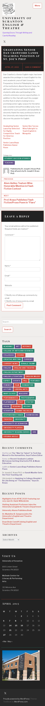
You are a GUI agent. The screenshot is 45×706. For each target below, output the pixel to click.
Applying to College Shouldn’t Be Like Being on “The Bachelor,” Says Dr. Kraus (22, 480)
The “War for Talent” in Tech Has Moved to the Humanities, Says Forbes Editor (22, 454)
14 (10, 625)
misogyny (23, 394)
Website (8, 285)
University (20, 419)
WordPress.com (21, 702)
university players (13, 428)
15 (16, 625)
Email (7, 276)
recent (27, 406)
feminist (8, 385)
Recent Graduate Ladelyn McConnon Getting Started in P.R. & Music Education (21, 461)
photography (28, 398)
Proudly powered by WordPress (16, 699)
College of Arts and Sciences (18, 351)
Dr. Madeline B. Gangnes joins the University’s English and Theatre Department (17, 516)
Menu (37, 5)
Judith (4, 467)
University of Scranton (15, 423)
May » (10, 641)
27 (4, 635)
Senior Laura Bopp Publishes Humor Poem (11, 145)
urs (34, 432)
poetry (30, 402)
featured (35, 381)
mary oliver (10, 394)
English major (33, 376)
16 (22, 625)
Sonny (5, 459)
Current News (11, 364)
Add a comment (33, 67)
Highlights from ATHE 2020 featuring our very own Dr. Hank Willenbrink (21, 500)
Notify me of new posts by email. (20, 301)
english (7, 368)
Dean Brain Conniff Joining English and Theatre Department (19, 523)
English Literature (13, 376)
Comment (9, 235)
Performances (11, 398)
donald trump (28, 364)
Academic (8, 346)
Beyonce (27, 346)
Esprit (7, 381)
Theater (8, 419)
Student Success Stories (17, 158)
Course (20, 355)
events (16, 381)
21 (10, 630)
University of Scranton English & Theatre (17, 23)
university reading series (17, 432)
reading (16, 406)
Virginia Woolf (11, 436)
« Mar (4, 641)
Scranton (8, 411)
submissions (32, 415)
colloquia (9, 355)
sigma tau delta (24, 411)
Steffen (5, 453)
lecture (8, 389)
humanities (27, 385)
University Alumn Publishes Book (17, 510)
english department (14, 372)
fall (25, 381)
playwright (9, 402)
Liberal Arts (21, 389)
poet (20, 402)
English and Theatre (24, 368)
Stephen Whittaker (13, 415)
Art (18, 346)
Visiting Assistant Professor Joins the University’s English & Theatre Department (21, 505)
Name (8, 266)
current (28, 359)
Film (17, 385)
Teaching (9, 163)
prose (7, 406)
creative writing (12, 359)
